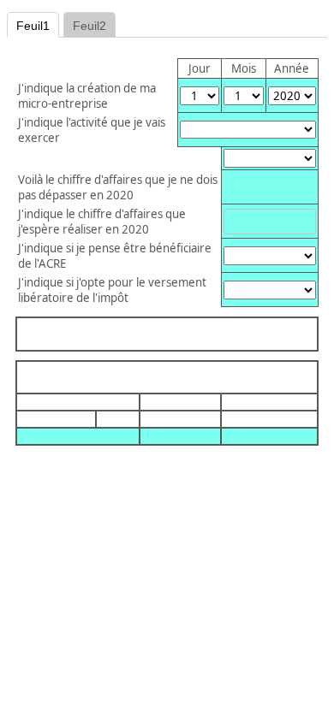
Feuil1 (33, 26)
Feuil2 (89, 26)
